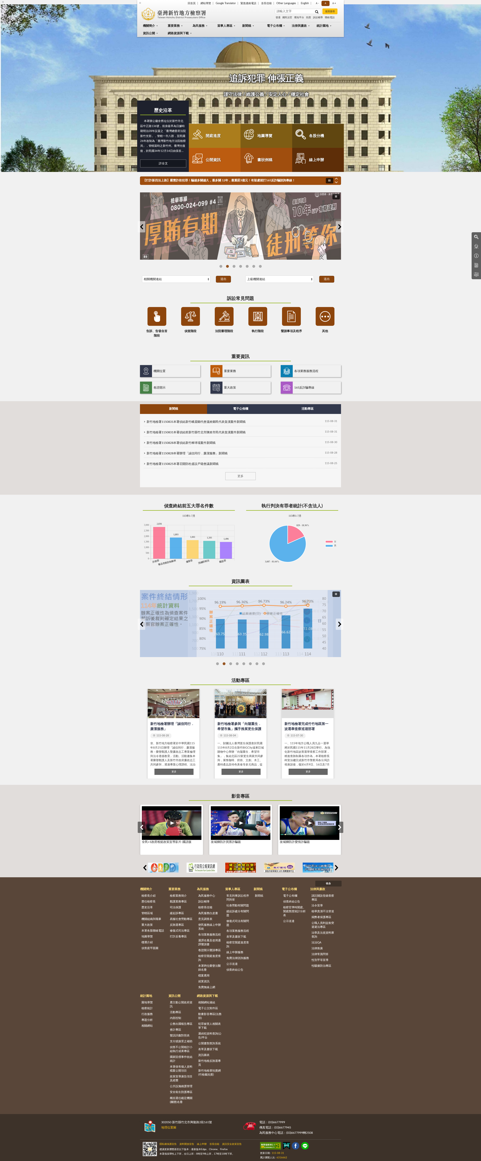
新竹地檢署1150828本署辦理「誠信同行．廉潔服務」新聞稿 (187, 453)
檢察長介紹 (148, 895)
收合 (328, 883)
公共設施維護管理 (181, 1086)
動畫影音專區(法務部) (210, 1016)
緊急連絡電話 (248, 3)
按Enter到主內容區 (14, 3)
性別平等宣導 (320, 960)
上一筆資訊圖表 (141, 624)
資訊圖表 (240, 581)
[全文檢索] (476, 237)
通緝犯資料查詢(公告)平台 (210, 1035)
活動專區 (240, 680)
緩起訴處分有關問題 (237, 913)
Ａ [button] (325, 3)
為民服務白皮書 (208, 913)
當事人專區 (224, 25)
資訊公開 (149, 33)
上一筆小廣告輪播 (144, 867)
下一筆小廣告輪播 (336, 867)
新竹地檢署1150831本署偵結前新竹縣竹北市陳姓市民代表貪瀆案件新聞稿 (196, 432)
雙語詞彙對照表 (180, 1035)
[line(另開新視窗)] (305, 1146)
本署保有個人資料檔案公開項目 (181, 1068)
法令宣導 (317, 905)
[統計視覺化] (476, 274)
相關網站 (147, 1025)
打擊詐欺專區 (253, 266)
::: (140, 3)
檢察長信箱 (205, 907)
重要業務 (174, 25)
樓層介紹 (147, 942)
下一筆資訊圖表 (339, 624)
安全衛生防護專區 (181, 1092)
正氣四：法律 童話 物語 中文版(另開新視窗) (260, 266)
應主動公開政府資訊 (181, 1004)
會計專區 (175, 1029)
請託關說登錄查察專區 (323, 897)
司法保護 (175, 907)
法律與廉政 (299, 25)
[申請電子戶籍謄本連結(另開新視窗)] (318, 867)
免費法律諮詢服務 (237, 958)
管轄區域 (147, 913)
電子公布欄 (274, 25)
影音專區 (240, 796)
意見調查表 (205, 919)
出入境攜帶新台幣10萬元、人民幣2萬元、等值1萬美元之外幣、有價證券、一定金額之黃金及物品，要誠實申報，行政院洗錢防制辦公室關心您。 (236, 180)
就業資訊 (203, 981)
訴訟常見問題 (240, 298)
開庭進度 (213, 136)
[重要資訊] (476, 255)
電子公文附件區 (208, 1008)
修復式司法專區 (180, 930)
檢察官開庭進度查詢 (209, 958)
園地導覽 (147, 1002)
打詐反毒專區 (178, 936)
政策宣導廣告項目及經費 (181, 1078)
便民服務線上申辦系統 (209, 927)
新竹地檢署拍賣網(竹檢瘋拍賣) (209, 1072)
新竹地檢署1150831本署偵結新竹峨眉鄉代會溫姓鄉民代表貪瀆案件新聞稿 (196, 421)
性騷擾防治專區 (321, 965)
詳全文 (163, 163)
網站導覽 (205, 3)
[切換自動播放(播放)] (329, 180)
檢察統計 (147, 1008)
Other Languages (286, 3)
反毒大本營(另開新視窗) (247, 266)
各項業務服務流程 (306, 371)
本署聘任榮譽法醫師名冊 (209, 967)
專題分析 (147, 1020)
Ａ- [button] (317, 3)
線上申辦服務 (234, 952)
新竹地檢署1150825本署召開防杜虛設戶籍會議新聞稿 (183, 463)
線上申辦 (316, 160)
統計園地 (323, 25)
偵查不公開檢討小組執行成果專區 (181, 1049)
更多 (240, 476)
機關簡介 (149, 25)
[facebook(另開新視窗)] (295, 1146)
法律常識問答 (320, 954)
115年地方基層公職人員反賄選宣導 (220, 266)
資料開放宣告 (186, 1144)
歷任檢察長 (148, 901)
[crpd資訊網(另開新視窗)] (163, 867)
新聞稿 (246, 25)
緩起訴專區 (177, 913)
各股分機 (316, 136)
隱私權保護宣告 (168, 1144)
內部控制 (175, 1018)
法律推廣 (317, 948)
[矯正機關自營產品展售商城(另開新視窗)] (240, 867)
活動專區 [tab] (308, 408)
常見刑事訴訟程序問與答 (237, 897)
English (305, 3)
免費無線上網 (206, 987)
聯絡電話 (330, 17)
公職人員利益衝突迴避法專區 (323, 925)
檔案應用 (203, 975)
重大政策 (230, 387)
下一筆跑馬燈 (336, 182)
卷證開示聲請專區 (209, 950)
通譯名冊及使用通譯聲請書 (209, 942)
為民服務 (199, 25)
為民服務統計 (250, 663)
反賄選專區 (177, 925)
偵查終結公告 (234, 969)
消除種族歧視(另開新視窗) (234, 266)
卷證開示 (160, 387)
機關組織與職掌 (151, 919)
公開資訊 (213, 160)
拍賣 (308, 17)
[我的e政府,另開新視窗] (286, 1146)
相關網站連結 (206, 1002)
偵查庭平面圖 (149, 948)
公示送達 (232, 964)
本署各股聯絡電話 (152, 930)
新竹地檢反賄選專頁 (209, 1063)
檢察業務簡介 (178, 895)
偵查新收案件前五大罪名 (243, 663)
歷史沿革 (163, 110)
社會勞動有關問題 (237, 905)
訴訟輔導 (318, 17)
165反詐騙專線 (304, 387)
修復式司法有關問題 (237, 923)
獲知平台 (299, 17)
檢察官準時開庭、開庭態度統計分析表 (294, 911)
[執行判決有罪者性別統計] (240, 623)
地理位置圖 (168, 1127)
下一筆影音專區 (339, 827)
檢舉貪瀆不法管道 (323, 911)
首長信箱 (266, 3)
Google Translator (226, 3)
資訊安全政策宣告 (232, 1144)
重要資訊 (240, 356)
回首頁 (192, 3)
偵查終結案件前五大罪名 (237, 663)
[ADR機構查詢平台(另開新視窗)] (279, 867)
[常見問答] (476, 246)
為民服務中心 (206, 895)
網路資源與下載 (178, 33)
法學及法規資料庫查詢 (323, 934)
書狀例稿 (264, 160)
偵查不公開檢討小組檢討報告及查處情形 (263, 663)
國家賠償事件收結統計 (181, 1059)
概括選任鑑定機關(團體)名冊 (181, 1100)
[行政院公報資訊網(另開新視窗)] (201, 867)
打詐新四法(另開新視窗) (240, 266)
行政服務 (147, 1014)
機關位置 (160, 371)
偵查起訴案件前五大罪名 (217, 663)
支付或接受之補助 (181, 1041)
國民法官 (287, 17)
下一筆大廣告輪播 (339, 226)
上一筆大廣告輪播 (141, 226)
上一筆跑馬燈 (336, 178)
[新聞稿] (476, 265)
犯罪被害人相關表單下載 (209, 1026)
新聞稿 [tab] (173, 408)
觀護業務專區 (178, 901)
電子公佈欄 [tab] (240, 408)
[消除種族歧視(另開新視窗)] (240, 225)
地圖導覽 (264, 136)
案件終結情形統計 (224, 663)
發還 (278, 17)
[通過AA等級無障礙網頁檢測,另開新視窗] (270, 1146)
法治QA (316, 942)
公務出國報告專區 (181, 1024)
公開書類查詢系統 (209, 1043)
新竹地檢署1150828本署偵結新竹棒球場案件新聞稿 (181, 442)
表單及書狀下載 (236, 936)
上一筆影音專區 (141, 827)
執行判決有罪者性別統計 (230, 663)
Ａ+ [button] (334, 3)
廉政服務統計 (257, 663)
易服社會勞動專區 (181, 919)
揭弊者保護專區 (321, 917)
